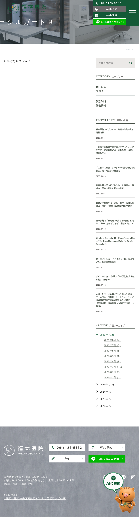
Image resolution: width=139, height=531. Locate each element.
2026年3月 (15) (113, 367)
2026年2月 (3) (112, 372)
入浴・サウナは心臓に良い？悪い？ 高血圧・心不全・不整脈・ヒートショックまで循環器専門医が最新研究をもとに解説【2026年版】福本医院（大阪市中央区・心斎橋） (115, 300)
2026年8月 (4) (112, 340)
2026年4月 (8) (112, 361)
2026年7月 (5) (112, 345)
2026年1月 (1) (112, 377)
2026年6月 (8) (112, 351)
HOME (128, 49)
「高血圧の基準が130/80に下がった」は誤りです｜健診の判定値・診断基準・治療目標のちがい (115, 150)
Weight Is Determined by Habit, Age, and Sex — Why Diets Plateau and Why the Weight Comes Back (115, 241)
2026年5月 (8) (112, 356)
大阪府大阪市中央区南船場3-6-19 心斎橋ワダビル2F (35, 498)
